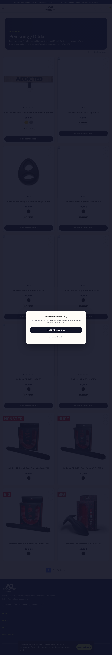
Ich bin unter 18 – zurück (56, 337)
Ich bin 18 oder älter (56, 330)
